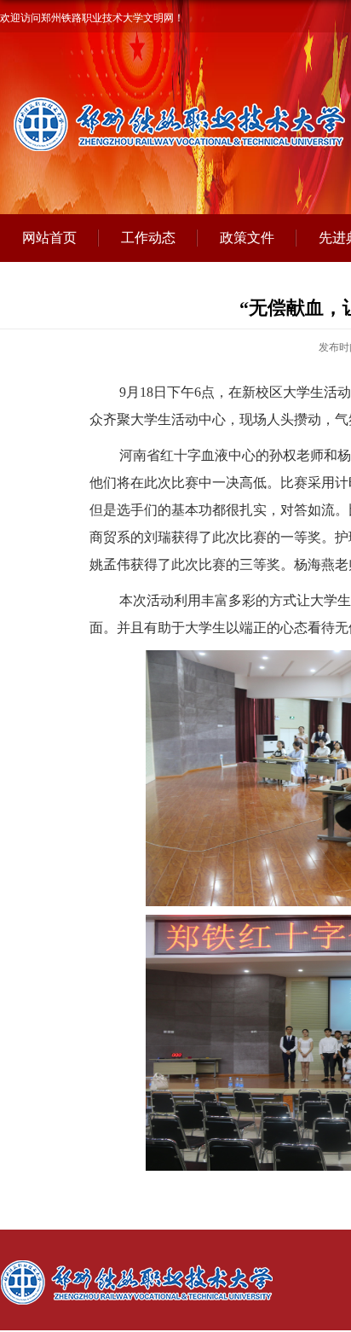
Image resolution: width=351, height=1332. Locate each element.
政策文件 (247, 237)
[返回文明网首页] (160, 1264)
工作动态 (148, 237)
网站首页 (49, 237)
